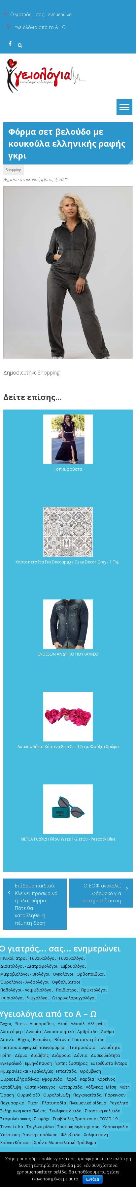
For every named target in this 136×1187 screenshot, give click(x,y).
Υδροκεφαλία (115, 1127)
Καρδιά (87, 1079)
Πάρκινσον (115, 1095)
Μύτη (124, 1087)
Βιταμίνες (42, 1039)
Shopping (13, 169)
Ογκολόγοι (63, 974)
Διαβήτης (40, 1055)
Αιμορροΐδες (42, 1023)
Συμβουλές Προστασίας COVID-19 (85, 1119)
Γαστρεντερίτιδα (88, 1039)
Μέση (111, 1087)
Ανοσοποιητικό (59, 1031)
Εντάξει (92, 1179)
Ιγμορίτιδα (52, 1079)
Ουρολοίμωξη (56, 1095)
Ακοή (62, 1023)
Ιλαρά (71, 1079)
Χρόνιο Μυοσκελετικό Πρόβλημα (65, 1142)
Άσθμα (107, 1031)
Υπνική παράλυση (40, 1134)
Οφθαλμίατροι (66, 982)
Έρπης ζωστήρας (71, 1063)
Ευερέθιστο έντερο (109, 1063)
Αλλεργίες (97, 1023)
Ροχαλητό (119, 1103)
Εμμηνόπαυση (38, 1063)
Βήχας (24, 1039)
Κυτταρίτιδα (70, 1087)
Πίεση (33, 1103)
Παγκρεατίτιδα (87, 1095)
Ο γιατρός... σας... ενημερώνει (41, 14)
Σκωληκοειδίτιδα (66, 1111)
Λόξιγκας (94, 1087)
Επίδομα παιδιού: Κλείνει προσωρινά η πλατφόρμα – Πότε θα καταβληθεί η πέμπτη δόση (36, 904)
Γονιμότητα (109, 1047)
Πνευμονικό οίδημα (87, 1103)
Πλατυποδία (54, 1103)
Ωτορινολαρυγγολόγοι (74, 998)
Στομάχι (42, 1119)
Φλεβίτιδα (71, 1134)
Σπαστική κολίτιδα (102, 1111)
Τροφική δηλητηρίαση (78, 1127)
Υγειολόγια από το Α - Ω (40, 27)
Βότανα (61, 1039)
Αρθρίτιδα (87, 1031)
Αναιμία (33, 1031)
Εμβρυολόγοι (73, 966)
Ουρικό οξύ (28, 1095)
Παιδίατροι (67, 990)
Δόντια (80, 1055)
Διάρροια (61, 1055)
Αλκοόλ (78, 1023)
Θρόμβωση (90, 1071)
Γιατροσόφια (82, 1047)
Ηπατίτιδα (66, 1071)
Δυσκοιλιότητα (105, 1055)
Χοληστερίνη (96, 1134)
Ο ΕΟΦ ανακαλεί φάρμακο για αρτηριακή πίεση (102, 893)
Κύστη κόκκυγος (39, 1087)
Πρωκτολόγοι (94, 990)
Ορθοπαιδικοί (91, 974)
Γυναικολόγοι (43, 958)
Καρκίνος (106, 1079)
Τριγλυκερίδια (40, 1127)
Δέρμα (21, 1055)
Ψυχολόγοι (38, 998)
